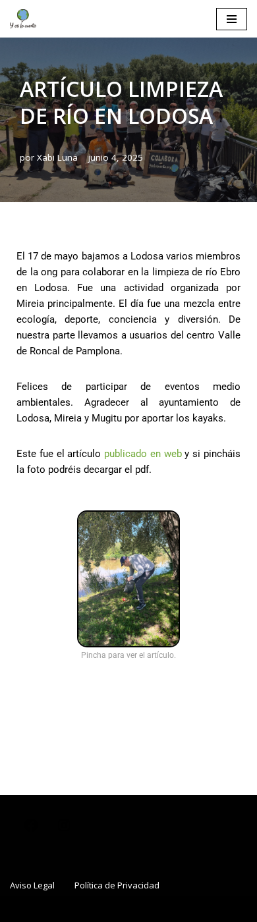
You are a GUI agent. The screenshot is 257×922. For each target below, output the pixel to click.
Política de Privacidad (116, 885)
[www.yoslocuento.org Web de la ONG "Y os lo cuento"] (23, 18)
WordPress (189, 908)
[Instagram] (64, 830)
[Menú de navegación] (231, 19)
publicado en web (143, 454)
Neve (55, 908)
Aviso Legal (32, 885)
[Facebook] (31, 830)
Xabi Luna (57, 157)
